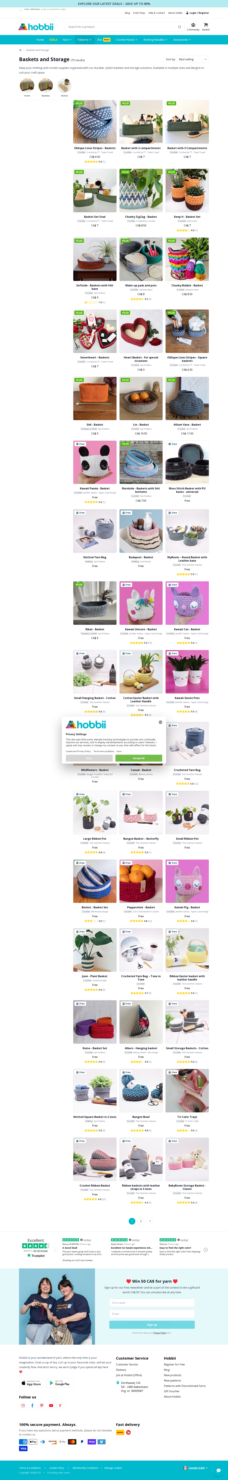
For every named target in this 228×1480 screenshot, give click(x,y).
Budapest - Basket (141, 557)
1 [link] (132, 1221)
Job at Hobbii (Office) (129, 1375)
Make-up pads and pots (141, 285)
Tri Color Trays (187, 1117)
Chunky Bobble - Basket (187, 285)
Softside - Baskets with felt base (94, 287)
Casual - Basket (141, 770)
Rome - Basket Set (95, 1048)
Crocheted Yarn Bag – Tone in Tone (141, 977)
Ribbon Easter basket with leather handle (187, 977)
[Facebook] (32, 1406)
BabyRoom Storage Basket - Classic (187, 1187)
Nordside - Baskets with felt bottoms (141, 490)
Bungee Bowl (141, 1117)
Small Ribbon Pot (187, 838)
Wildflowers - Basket (95, 770)
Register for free (174, 1364)
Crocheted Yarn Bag (187, 770)
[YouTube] (51, 1406)
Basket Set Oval (94, 217)
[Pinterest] (42, 1406)
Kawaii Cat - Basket (187, 629)
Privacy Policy (160, 1332)
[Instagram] (23, 1406)
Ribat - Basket (94, 629)
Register (204, 12)
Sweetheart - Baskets (94, 357)
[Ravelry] (60, 1406)
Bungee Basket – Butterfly (141, 838)
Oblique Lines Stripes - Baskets (95, 148)
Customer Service (127, 1364)
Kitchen (64, 95)
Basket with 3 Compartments (187, 148)
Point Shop (139, 12)
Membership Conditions (85, 1467)
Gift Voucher (172, 1391)
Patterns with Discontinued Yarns (185, 1386)
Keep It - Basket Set (187, 217)
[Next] (150, 1221)
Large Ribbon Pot (94, 838)
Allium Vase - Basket (187, 424)
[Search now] (179, 26)
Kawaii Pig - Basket (187, 907)
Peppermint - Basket (141, 907)
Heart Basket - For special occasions (141, 359)
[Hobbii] (35, 26)
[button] (206, 26)
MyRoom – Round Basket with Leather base (187, 558)
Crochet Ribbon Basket (95, 1185)
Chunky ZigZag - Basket (141, 217)
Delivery (121, 1370)
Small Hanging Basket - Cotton (95, 698)
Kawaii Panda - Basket (95, 488)
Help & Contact (156, 12)
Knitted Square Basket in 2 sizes (94, 1117)
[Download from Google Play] (60, 1383)
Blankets (46, 95)
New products (172, 1375)
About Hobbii (175, 12)
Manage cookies (113, 1467)
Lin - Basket (141, 424)
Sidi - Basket (95, 424)
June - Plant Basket (94, 976)
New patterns (172, 1380)
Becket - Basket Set (95, 907)
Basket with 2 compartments (141, 148)
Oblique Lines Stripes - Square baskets (187, 359)
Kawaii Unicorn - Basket (141, 629)
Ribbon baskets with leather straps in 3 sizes (141, 1187)
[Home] (20, 50)
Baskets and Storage (37, 50)
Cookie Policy (56, 1467)
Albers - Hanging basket (141, 1048)
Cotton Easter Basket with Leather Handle (141, 699)
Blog (127, 12)
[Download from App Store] (32, 1383)
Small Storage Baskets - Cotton (187, 1048)
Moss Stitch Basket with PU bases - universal (187, 490)
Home (27, 95)
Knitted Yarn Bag (94, 557)
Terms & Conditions (30, 1467)
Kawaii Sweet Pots (187, 698)
